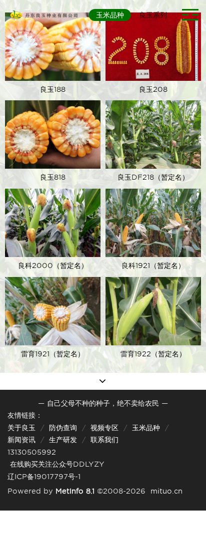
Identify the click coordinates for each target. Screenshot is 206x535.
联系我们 (104, 440)
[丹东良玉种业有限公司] (43, 15)
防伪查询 (63, 428)
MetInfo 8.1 (75, 491)
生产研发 (63, 440)
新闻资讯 (22, 440)
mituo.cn (166, 491)
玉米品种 (146, 428)
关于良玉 (22, 428)
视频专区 (104, 428)
